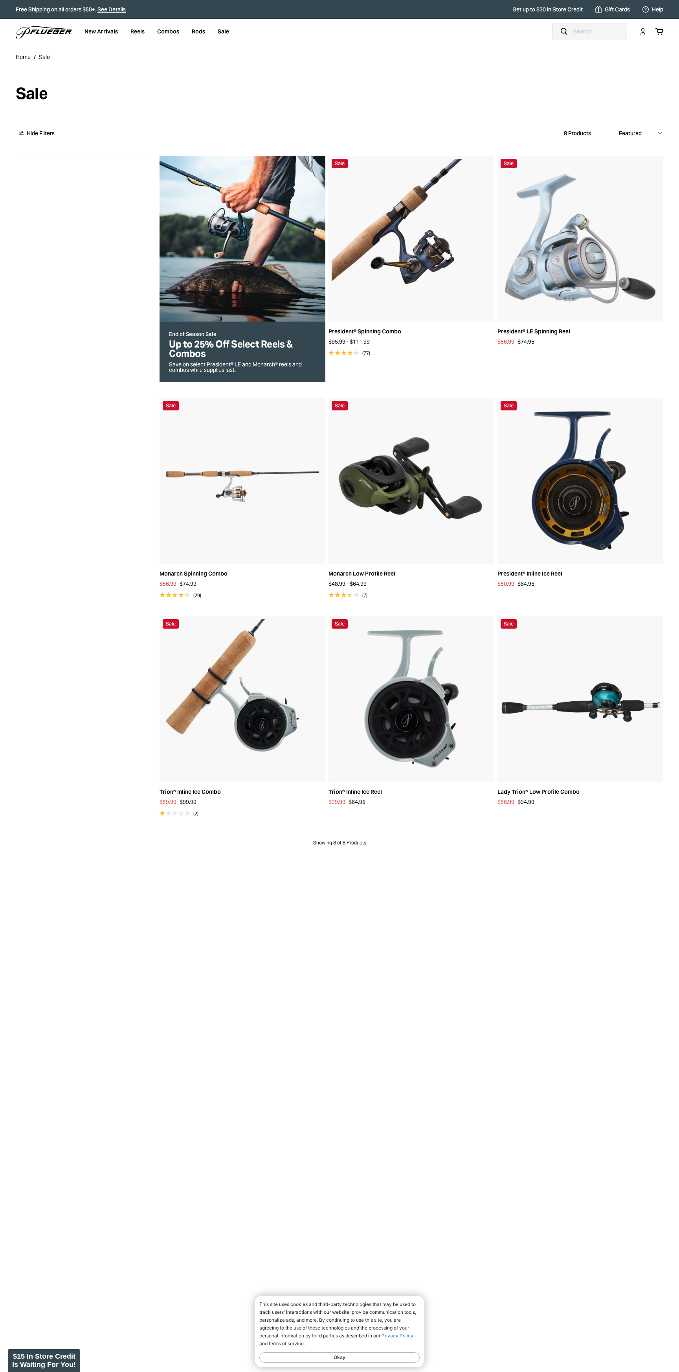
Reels (137, 31)
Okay (339, 1357)
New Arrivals (101, 31)
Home (23, 57)
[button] (44, 1360)
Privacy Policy (397, 1336)
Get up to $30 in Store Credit (547, 9)
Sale (223, 31)
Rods (198, 31)
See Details (111, 9)
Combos (168, 31)
